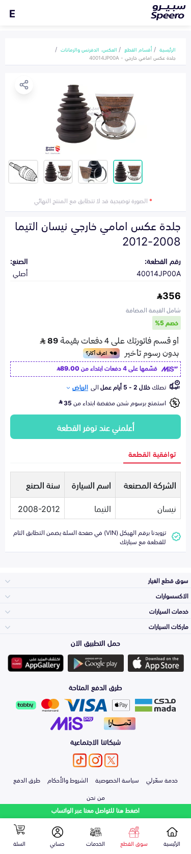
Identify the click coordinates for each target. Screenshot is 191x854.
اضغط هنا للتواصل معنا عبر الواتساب (95, 810)
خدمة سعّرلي (162, 779)
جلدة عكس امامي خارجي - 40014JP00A (132, 57)
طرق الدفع (26, 779)
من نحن (96, 797)
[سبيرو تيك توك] (80, 760)
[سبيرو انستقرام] (95, 760)
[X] (111, 760)
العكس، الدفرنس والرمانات (89, 49)
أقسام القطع (138, 49)
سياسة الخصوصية (117, 779)
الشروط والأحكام (67, 779)
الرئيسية (167, 49)
